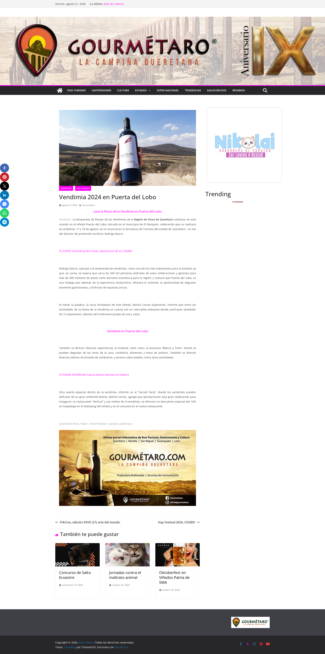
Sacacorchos (216, 90)
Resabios (238, 90)
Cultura (123, 90)
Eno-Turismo (76, 90)
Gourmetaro (88, 205)
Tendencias (193, 90)
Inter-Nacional (168, 90)
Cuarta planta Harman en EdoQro (108, 374)
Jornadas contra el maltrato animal (125, 575)
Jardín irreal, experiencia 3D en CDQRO (107, 251)
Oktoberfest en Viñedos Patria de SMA (174, 577)
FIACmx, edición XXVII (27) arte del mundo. (90, 522)
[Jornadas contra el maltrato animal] (127, 546)
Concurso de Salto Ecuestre (75, 575)
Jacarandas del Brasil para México (125, 4)
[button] (149, 90)
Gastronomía (101, 90)
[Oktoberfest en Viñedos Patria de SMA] (177, 546)
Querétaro (66, 188)
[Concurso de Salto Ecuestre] (77, 546)
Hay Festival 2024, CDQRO (176, 522)
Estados (141, 90)
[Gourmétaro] (59, 90)
